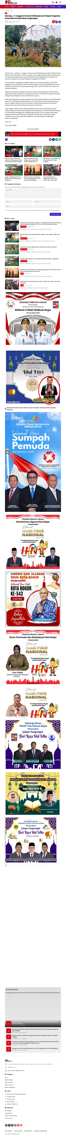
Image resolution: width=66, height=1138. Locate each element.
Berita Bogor (9, 155)
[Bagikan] (59, 22)
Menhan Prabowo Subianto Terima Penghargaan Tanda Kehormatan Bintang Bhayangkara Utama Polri (32, 178)
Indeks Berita (8, 1113)
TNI (6, 13)
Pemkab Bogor (11, 1099)
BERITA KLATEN (28, 155)
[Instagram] (18, 1125)
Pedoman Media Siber (11, 1116)
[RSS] (21, 1125)
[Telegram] (56, 139)
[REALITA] (11, 2)
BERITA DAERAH (9, 1080)
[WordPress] (15, 1125)
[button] (53, 2)
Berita (26, 173)
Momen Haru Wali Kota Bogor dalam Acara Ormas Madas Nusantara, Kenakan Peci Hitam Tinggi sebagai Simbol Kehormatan (35, 1042)
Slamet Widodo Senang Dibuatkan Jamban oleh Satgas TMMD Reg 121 (31, 160)
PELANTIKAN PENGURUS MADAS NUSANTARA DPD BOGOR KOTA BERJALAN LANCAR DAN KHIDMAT (35, 1030)
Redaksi (10, 21)
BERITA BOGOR (9, 1082)
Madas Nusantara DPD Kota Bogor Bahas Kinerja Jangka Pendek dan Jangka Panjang (35, 1036)
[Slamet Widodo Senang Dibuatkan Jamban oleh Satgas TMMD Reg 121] (33, 151)
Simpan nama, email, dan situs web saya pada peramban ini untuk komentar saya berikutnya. (33, 210)
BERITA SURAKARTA (10, 1087)
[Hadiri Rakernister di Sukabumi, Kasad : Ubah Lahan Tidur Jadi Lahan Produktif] (52, 169)
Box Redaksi (8, 1111)
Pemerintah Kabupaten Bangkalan (16, 1094)
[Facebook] (50, 139)
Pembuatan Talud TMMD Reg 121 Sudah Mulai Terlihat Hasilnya (51, 160)
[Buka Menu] (56, 2)
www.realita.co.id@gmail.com (16, 1070)
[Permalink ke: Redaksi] (7, 21)
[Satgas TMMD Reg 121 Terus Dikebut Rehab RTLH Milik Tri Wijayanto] (14, 169)
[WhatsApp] (59, 139)
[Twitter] (53, 139)
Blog (6, 1077)
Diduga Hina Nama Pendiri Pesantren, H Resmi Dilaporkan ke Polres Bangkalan (35, 1048)
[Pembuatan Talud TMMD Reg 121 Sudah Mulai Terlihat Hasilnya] (52, 151)
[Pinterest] (12, 1125)
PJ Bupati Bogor (11, 1096)
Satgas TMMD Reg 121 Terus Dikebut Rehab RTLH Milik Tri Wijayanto (13, 178)
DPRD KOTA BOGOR (12, 1104)
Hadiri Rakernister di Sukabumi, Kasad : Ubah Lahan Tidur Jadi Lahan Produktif (50, 178)
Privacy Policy (9, 1118)
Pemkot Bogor (11, 1101)
